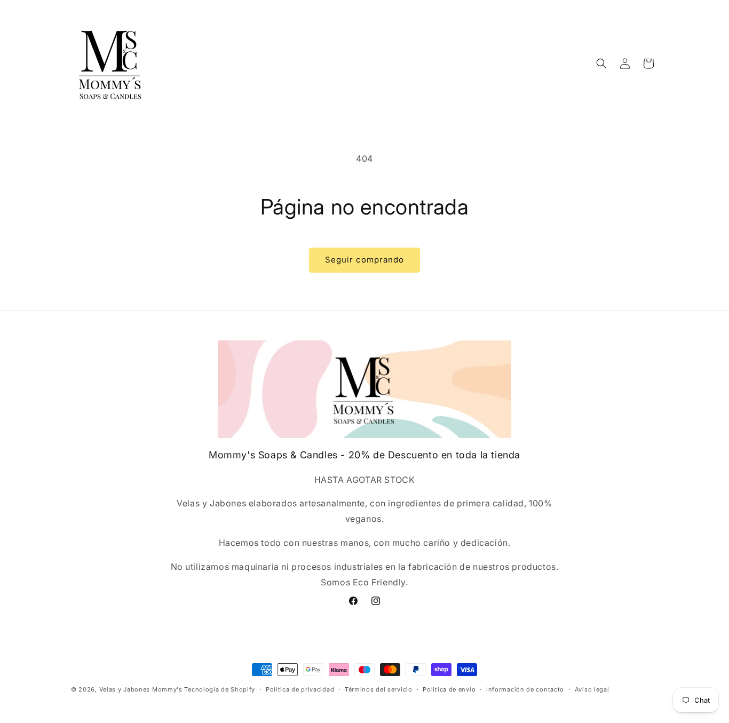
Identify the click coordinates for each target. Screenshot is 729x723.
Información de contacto (525, 689)
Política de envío (449, 689)
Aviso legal (592, 689)
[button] (601, 63)
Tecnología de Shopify (219, 689)
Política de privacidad (300, 689)
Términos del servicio (379, 689)
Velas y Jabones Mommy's (141, 689)
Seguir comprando (364, 260)
